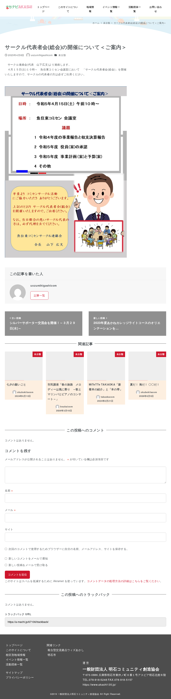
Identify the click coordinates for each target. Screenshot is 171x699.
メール (10, 510)
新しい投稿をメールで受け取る (28, 565)
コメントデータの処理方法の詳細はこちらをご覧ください (123, 581)
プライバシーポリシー (20, 677)
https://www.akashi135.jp (99, 684)
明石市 (52, 655)
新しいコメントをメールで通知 (28, 558)
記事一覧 (39, 295)
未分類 (62, 55)
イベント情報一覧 (17, 659)
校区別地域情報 (16, 655)
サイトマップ (14, 672)
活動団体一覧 (14, 664)
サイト (9, 529)
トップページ (14, 645)
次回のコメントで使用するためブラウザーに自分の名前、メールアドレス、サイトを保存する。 (69, 549)
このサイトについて (18, 650)
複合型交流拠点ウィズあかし (66, 650)
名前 (9, 490)
